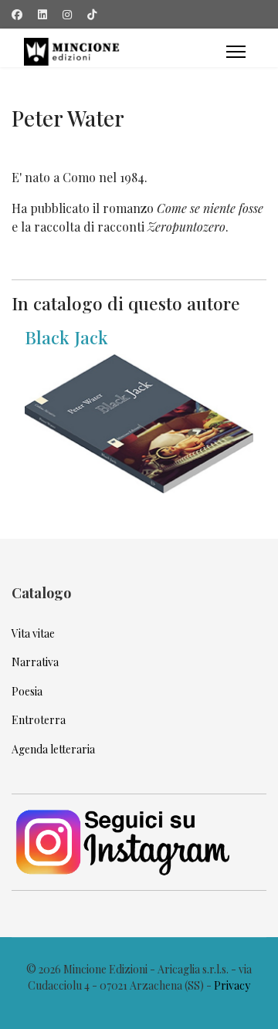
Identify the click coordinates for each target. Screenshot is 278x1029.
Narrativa (35, 662)
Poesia (27, 691)
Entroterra (39, 720)
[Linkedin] (42, 14)
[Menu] (236, 52)
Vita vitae (33, 633)
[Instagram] (67, 14)
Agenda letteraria (53, 749)
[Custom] (92, 14)
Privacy (232, 985)
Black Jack (66, 337)
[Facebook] (17, 14)
